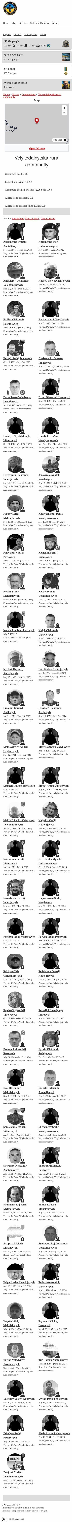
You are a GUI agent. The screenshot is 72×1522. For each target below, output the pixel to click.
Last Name (18, 218)
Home (6, 23)
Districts (17, 34)
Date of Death (48, 218)
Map (14, 23)
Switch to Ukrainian (39, 23)
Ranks (43, 34)
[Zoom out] (64, 112)
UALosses (19, 1519)
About (55, 23)
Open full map (37, 148)
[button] (37, 121)
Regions (7, 34)
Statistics (23, 23)
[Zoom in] (64, 107)
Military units (30, 34)
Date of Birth (32, 218)
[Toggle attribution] (65, 140)
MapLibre (57, 139)
